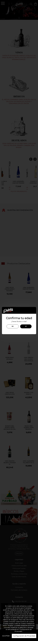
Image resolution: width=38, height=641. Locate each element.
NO (13, 326)
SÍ (26, 326)
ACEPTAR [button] (6, 636)
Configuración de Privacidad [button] (24, 636)
